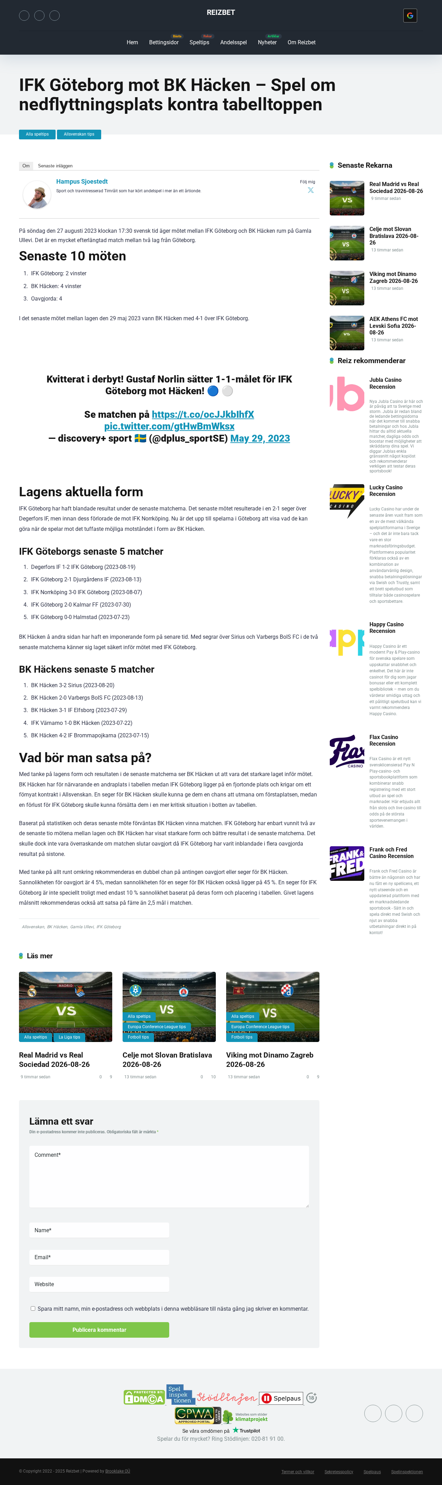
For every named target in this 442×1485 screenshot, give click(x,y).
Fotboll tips (138, 1037)
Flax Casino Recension (383, 740)
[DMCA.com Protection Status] (145, 1403)
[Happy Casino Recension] (347, 654)
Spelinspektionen (407, 1471)
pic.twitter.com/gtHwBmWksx (169, 426)
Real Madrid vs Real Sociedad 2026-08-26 (54, 1060)
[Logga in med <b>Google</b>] (410, 15)
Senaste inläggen (55, 165)
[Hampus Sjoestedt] (37, 206)
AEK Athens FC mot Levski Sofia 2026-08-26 (393, 325)
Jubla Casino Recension (385, 383)
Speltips (199, 42)
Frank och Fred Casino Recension (391, 852)
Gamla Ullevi (82, 926)
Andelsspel (233, 42)
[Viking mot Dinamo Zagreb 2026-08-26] (272, 1007)
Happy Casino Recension (386, 627)
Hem (132, 42)
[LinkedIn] (54, 15)
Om (26, 165)
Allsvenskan (33, 926)
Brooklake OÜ (117, 1471)
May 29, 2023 (260, 438)
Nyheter (267, 42)
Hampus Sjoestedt (82, 181)
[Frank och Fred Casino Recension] (347, 879)
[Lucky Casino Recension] (347, 517)
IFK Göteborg (108, 926)
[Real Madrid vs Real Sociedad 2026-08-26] (65, 1007)
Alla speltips (37, 134)
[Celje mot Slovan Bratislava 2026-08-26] (169, 1007)
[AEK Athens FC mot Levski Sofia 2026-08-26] (347, 348)
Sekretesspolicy (339, 1471)
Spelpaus (372, 1471)
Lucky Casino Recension (386, 490)
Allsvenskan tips (79, 134)
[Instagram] (39, 15)
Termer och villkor (297, 1471)
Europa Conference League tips (157, 1026)
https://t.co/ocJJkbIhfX (203, 414)
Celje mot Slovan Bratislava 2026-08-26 (394, 236)
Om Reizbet (302, 42)
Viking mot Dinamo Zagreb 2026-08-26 (393, 277)
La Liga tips (69, 1037)
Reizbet (221, 12)
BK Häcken (57, 926)
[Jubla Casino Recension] (347, 409)
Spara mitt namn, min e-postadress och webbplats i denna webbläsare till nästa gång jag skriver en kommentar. (173, 1309)
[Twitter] (24, 15)
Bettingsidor (164, 42)
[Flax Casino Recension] (347, 766)
